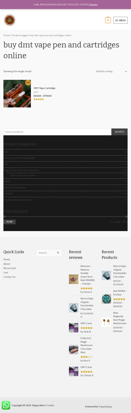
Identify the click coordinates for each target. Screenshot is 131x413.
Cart (5, 272)
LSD (5, 164)
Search (119, 131)
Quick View (17, 104)
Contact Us (9, 276)
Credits (50, 405)
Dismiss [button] (93, 4)
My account (9, 268)
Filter (9, 221)
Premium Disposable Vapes (18, 199)
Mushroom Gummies (14, 187)
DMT (6, 152)
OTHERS (8, 193)
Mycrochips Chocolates (23, 175)
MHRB (6, 181)
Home (6, 35)
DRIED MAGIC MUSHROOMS (19, 158)
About (6, 263)
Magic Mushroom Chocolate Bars (21, 170)
